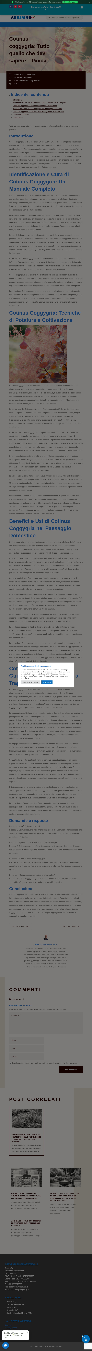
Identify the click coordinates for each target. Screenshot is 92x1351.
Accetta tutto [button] (47, 682)
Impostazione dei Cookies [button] (30, 682)
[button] (15, 1335)
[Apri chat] (5, 1345)
